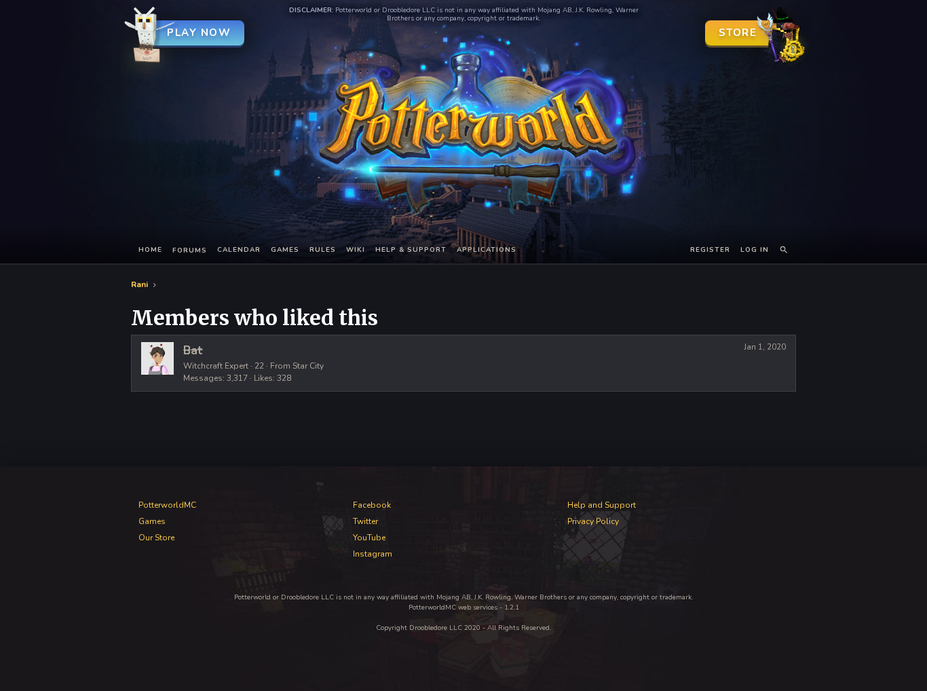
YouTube (369, 537)
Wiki (355, 250)
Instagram (372, 553)
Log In (754, 250)
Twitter (365, 521)
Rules (322, 250)
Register (710, 250)
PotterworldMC (167, 505)
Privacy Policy (593, 521)
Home (150, 250)
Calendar (239, 250)
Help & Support (411, 250)
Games (285, 250)
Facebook (372, 505)
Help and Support (601, 505)
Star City (308, 365)
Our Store (156, 537)
